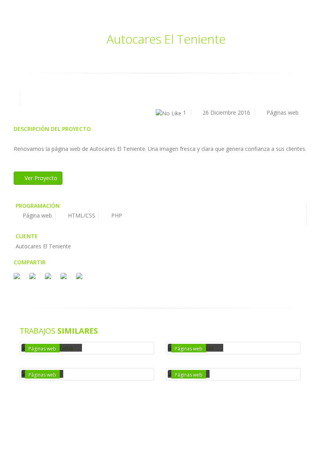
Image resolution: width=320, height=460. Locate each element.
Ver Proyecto (40, 178)
